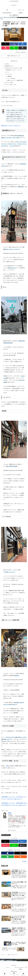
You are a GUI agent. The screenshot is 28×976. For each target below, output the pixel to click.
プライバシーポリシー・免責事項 (20, 968)
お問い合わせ (14, 971)
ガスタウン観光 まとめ (10, 84)
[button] (22, 48)
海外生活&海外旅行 (6, 835)
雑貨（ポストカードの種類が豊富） (16, 80)
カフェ (7, 72)
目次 (12, 61)
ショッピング (9, 74)
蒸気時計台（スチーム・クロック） (14, 70)
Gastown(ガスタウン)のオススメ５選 (13, 68)
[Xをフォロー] (11, 830)
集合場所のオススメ (9, 65)
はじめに (7, 63)
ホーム (7, 967)
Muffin (3, 113)
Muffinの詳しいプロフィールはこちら (10, 125)
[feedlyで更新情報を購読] (13, 830)
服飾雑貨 (10, 76)
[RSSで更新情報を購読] (15, 830)
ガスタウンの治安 (9, 82)
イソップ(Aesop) (11, 78)
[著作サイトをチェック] (9, 830)
